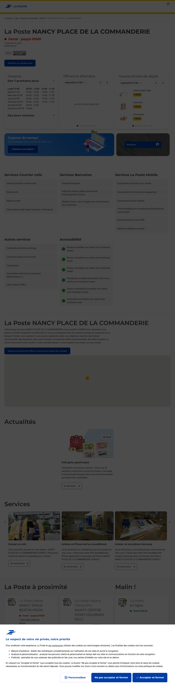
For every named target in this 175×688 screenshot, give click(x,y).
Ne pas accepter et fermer (111, 677)
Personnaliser (77, 677)
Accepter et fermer (152, 677)
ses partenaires (55, 645)
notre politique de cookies (150, 666)
